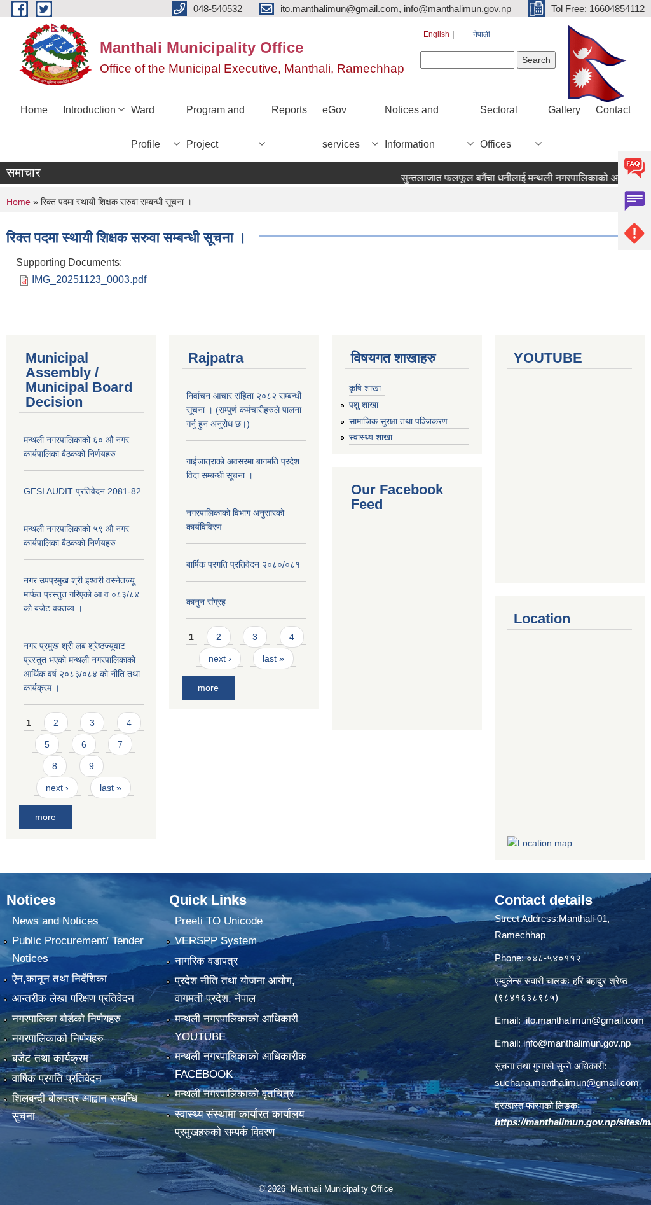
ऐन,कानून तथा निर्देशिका (59, 979)
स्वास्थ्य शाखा (370, 437)
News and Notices (55, 921)
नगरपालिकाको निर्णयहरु (58, 1039)
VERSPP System (216, 941)
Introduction (89, 109)
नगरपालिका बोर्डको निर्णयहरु (66, 1019)
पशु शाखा (363, 405)
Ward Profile (145, 127)
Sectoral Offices (498, 127)
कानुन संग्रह (206, 602)
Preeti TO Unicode (219, 921)
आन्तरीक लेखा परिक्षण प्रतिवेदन (73, 999)
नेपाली (481, 34)
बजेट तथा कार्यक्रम (50, 1058)
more (45, 817)
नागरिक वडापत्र (206, 961)
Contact (613, 109)
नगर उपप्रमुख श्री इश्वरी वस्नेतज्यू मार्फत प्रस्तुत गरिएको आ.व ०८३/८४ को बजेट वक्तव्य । (81, 594)
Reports (289, 109)
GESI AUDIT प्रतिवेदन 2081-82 (82, 491)
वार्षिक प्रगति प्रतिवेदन (57, 1079)
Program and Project (215, 127)
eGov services (341, 127)
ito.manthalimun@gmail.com (585, 1020)
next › (57, 788)
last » (110, 788)
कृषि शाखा (365, 388)
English (436, 34)
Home (34, 109)
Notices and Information (412, 127)
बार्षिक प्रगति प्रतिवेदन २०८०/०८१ (243, 564)
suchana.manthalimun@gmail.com (567, 1082)
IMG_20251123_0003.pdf (89, 279)
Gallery (564, 109)
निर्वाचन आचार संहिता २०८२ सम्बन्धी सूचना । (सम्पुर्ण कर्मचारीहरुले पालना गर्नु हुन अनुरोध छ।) (243, 410)
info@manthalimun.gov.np (577, 1043)
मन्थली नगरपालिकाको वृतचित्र (234, 1094)
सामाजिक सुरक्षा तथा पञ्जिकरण (398, 421)
